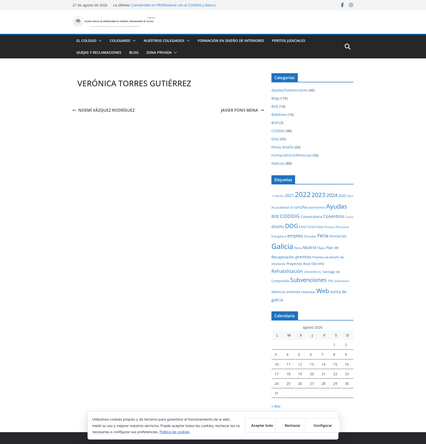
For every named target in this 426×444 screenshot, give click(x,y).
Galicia (282, 246)
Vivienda (293, 291)
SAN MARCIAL (312, 272)
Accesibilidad (280, 207)
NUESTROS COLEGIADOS (164, 40)
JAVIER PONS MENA (239, 110)
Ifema (298, 248)
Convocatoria (311, 216)
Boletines (279, 114)
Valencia (278, 291)
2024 (331, 195)
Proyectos (294, 263)
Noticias (278, 163)
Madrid (309, 247)
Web (322, 290)
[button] (99, 40)
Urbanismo (341, 281)
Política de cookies (175, 432)
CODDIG (278, 130)
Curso (349, 217)
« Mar (276, 406)
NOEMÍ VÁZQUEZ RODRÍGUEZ (106, 110)
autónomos (316, 207)
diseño (277, 226)
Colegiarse (120, 40)
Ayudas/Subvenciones (289, 90)
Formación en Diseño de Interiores (231, 40)
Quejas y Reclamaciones (98, 52)
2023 (318, 195)
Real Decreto (313, 263)
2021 (289, 195)
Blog (134, 52)
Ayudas (336, 206)
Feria (322, 235)
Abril (350, 196)
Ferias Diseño (282, 147)
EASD (303, 227)
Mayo (321, 248)
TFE (330, 281)
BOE (274, 106)
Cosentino (333, 216)
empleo (295, 236)
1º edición (277, 196)
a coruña (298, 207)
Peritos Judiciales (288, 40)
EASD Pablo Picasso (321, 227)
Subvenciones (308, 280)
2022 (303, 194)
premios (303, 257)
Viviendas (308, 292)
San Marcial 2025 (145, 2)
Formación (338, 236)
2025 (342, 195)
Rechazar (293, 425)
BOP (274, 122)
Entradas (310, 236)
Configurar (323, 425)
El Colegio (86, 40)
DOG (275, 139)
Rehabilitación (287, 271)
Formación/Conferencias (291, 155)
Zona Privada (159, 52)
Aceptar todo (262, 425)
